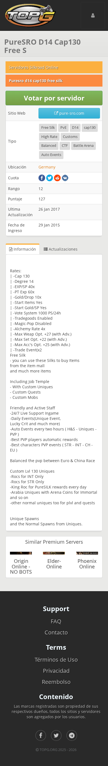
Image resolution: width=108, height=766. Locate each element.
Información (24, 249)
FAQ (56, 621)
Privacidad (56, 670)
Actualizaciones (63, 249)
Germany (46, 167)
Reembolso (56, 682)
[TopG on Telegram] (72, 735)
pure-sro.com (71, 113)
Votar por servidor (54, 97)
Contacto (56, 632)
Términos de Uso (56, 659)
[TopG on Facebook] (41, 735)
